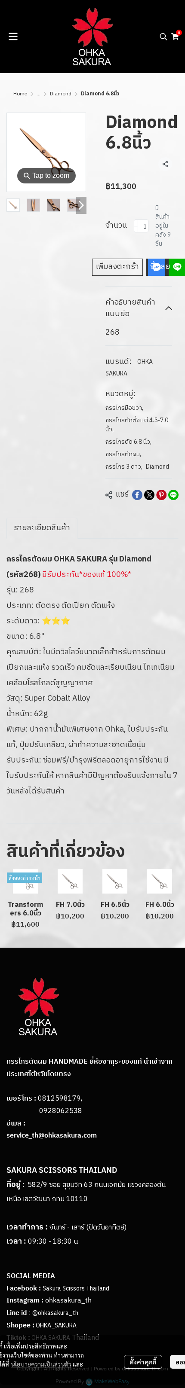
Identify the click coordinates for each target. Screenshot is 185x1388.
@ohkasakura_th (55, 1313)
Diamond (60, 94)
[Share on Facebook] (137, 495)
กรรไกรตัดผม (123, 454)
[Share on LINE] (173, 495)
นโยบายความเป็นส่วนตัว (41, 1364)
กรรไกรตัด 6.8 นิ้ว (128, 441)
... (38, 94)
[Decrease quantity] (136, 226)
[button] (163, 37)
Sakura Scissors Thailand (76, 1288)
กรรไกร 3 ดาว (123, 466)
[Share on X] (149, 495)
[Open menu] (13, 36)
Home (20, 94)
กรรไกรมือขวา (124, 407)
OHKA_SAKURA (56, 1325)
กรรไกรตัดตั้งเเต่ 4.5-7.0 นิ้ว (136, 425)
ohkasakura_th (68, 1300)
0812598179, (60, 1098)
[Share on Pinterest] (161, 495)
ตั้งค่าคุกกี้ (143, 1362)
